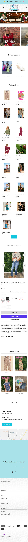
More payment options (14, 319)
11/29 (21, 298)
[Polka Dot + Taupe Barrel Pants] (7, 95)
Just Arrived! (14, 85)
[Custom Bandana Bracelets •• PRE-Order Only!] (21, 149)
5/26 (7, 298)
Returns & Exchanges (6, 513)
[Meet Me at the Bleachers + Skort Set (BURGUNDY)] (7, 149)
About (2, 502)
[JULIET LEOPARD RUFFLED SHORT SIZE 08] (21, 168)
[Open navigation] (3, 7)
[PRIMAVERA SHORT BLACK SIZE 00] (21, 206)
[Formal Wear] (7, 67)
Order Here (5, 485)
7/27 (12, 298)
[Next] (26, 18)
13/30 (3, 301)
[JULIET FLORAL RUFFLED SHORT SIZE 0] (7, 187)
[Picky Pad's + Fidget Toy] (21, 95)
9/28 (16, 298)
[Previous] (2, 18)
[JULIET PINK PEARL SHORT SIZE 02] (7, 168)
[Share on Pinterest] (12, 337)
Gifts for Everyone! (14, 246)
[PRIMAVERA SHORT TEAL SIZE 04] (7, 206)
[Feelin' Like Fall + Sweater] (7, 131)
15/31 (8, 301)
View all (14, 236)
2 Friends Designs (10, 540)
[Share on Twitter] (9, 337)
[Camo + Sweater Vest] (21, 113)
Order (7, 2)
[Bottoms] (7, 363)
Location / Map (4, 503)
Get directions (7, 424)
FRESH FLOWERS (14, 2)
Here (21, 2)
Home (2, 494)
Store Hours (4, 505)
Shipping (3, 511)
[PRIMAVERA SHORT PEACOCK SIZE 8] (7, 224)
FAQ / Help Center (5, 514)
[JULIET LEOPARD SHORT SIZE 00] (21, 187)
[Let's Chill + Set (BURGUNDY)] (21, 131)
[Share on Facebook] (6, 337)
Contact (3, 495)
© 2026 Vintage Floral (6, 536)
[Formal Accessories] (21, 67)
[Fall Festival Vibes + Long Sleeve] (7, 113)
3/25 (3, 298)
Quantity (3, 307)
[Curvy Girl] (7, 384)
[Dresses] (21, 363)
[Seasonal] (21, 384)
